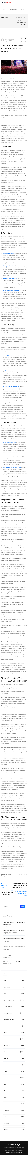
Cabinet (14, 1026)
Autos (22, 9)
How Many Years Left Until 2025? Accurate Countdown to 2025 (13, 954)
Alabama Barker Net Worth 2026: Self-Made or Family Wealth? (13, 939)
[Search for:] (12, 906)
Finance (14, 1052)
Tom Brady (14, 1110)
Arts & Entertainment (14, 1000)
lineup (2, 876)
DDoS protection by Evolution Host (14, 1152)
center (14, 1032)
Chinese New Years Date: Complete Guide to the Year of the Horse (14, 923)
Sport (14, 1097)
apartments (14, 987)
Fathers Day (14, 1045)
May (14, 1084)
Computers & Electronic (14, 1039)
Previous (14, 882)
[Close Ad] (14, 1154)
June (14, 1071)
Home (4, 9)
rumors (7, 876)
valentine (14, 1116)
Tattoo (14, 1103)
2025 (5, 874)
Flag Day (14, 1058)
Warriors (14, 1129)
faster (9, 874)
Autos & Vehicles (14, 1006)
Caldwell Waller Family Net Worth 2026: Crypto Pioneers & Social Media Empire (13, 931)
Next (12, 890)
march (14, 1077)
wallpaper (14, 1123)
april (14, 993)
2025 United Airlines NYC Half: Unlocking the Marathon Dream (19, 885)
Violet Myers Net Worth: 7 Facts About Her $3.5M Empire (14, 947)
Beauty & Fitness (14, 1013)
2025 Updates (13, 9)
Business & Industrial (14, 1019)
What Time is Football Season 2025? (7, 894)
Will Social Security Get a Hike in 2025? (11, 962)
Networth (14, 1090)
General (14, 1065)
